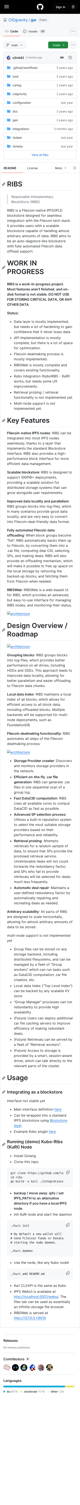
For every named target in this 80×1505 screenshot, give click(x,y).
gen (15, 120)
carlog (17, 85)
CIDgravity (18, 20)
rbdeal (17, 137)
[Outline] (74, 167)
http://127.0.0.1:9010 (30, 1318)
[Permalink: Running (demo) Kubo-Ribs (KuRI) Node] (4, 1144)
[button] (68, 1172)
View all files (40, 155)
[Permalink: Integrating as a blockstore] (4, 1092)
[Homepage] (40, 6)
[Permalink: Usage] (4, 1078)
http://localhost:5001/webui (36, 1296)
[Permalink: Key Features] (4, 421)
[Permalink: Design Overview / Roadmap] (4, 630)
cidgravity (20, 94)
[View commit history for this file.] (70, 58)
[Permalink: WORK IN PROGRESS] (4, 267)
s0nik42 (18, 57)
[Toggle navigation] (6, 6)
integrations (21, 129)
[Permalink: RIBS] (4, 184)
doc (15, 111)
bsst (16, 76)
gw (33, 20)
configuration (22, 102)
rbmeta (18, 146)
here (57, 1109)
